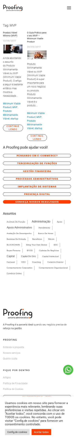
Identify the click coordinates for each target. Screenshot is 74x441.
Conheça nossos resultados (37, 201)
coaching (36, 262)
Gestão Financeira (37, 171)
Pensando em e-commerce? (37, 155)
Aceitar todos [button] (41, 432)
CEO (23, 262)
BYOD (30, 250)
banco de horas (45, 233)
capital (11, 256)
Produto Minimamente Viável (10, 115)
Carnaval (11, 262)
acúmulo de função (16, 222)
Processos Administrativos (37, 178)
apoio (59, 222)
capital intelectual (50, 256)
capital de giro (28, 256)
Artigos (7, 377)
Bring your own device (36, 245)
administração (41, 221)
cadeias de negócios (49, 250)
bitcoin (51, 239)
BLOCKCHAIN (13, 245)
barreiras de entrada (16, 239)
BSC (56, 245)
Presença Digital (37, 194)
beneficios (37, 239)
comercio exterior (55, 262)
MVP (15, 107)
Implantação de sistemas (37, 186)
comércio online (14, 273)
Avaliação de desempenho (19, 233)
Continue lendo (13, 128)
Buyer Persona (13, 250)
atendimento (44, 228)
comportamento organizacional (53, 268)
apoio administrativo (19, 227)
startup (14, 118)
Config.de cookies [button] (17, 432)
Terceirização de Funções (37, 163)
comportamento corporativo (19, 268)
